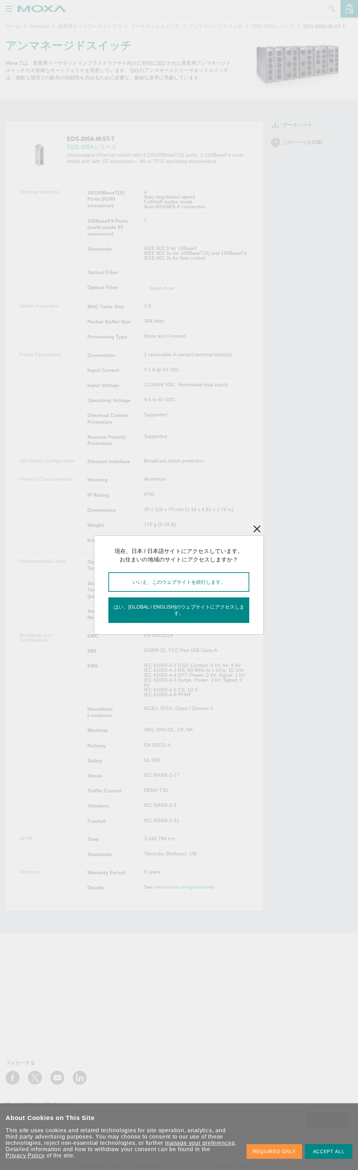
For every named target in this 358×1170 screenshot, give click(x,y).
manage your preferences (200, 1143)
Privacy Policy (25, 1155)
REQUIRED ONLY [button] (274, 1151)
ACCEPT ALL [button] (329, 1151)
